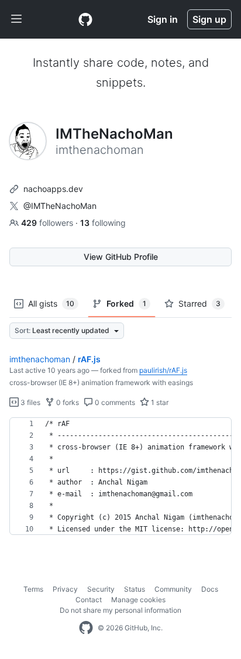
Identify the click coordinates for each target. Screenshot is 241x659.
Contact (88, 599)
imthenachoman (39, 359)
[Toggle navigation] (16, 19)
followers (48, 223)
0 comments (114, 402)
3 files (29, 402)
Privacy (65, 589)
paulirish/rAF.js (163, 370)
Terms (33, 589)
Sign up (209, 19)
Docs (209, 589)
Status (134, 589)
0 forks (66, 402)
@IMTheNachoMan (60, 206)
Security (101, 589)
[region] (120, 476)
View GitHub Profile (121, 257)
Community (173, 589)
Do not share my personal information (120, 610)
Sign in (162, 19)
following (103, 223)
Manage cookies (138, 599)
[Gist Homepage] (85, 19)
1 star (158, 402)
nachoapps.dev (53, 189)
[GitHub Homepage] (86, 628)
